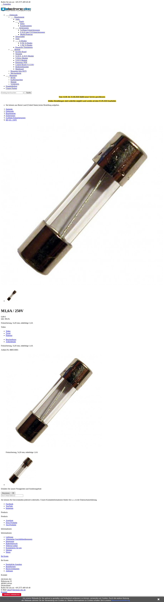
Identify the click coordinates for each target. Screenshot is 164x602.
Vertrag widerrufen (12, 594)
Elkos (22, 24)
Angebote (9, 520)
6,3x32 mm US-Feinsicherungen (32, 32)
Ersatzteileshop (11, 86)
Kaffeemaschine (17, 80)
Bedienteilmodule (22, 67)
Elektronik (12, 15)
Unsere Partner (11, 88)
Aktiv (17, 19)
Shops (8, 552)
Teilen (8, 331)
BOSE (13, 78)
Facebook (9, 504)
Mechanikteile (16, 73)
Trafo (17, 39)
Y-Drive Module (21, 58)
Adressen (9, 571)
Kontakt (4, 592)
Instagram (9, 508)
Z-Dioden (21, 41)
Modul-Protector (26, 34)
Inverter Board (20, 52)
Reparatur (11, 75)
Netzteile (18, 54)
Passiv (19, 21)
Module (15, 49)
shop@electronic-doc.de (16, 590)
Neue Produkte (11, 523)
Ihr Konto (4, 556)
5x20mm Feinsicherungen (30, 30)
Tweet (8, 333)
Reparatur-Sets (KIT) (19, 71)
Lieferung (9, 537)
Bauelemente (17, 17)
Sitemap (9, 550)
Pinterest (9, 335)
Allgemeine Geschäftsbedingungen (19, 539)
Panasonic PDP (21, 62)
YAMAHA (15, 84)
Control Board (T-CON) (24, 65)
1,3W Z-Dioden (26, 45)
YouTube (9, 506)
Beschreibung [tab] (11, 339)
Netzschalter (20, 37)
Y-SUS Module (21, 60)
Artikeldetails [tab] (11, 342)
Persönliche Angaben (14, 564)
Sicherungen (22, 28)
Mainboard (19, 69)
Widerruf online (12, 546)
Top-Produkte (11, 525)
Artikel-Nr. (5, 350)
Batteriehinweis (12, 543)
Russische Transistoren (24, 47)
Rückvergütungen (12, 569)
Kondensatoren (26, 26)
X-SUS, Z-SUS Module (24, 56)
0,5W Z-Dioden (26, 43)
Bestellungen (11, 567)
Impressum (10, 541)
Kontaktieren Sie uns (14, 548)
